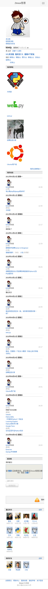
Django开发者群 (11, 452)
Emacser (9, 449)
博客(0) (18, 57)
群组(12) (31, 57)
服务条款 (24, 581)
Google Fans (10, 426)
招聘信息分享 (11, 140)
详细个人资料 (16, 51)
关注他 (8, 39)
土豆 (34, 535)
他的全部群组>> (35, 169)
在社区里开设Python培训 (14, 431)
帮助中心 (16, 581)
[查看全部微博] (28, 48)
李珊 (17, 535)
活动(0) (37, 57)
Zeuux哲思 (20, 3)
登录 (10, 471)
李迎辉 (18, 570)
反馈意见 (9, 581)
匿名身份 (10, 481)
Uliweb (8, 415)
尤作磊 (26, 521)
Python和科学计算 (12, 424)
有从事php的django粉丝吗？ (16, 191)
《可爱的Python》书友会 (14, 419)
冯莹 (17, 521)
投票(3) (8, 60)
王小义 (34, 521)
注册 (27, 473)
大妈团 (9, 92)
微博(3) (12, 57)
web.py (9, 116)
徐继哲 (9, 549)
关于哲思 (40, 581)
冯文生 (26, 535)
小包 (21, 253)
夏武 (9, 521)
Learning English (12, 421)
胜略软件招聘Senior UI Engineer (17, 248)
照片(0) (24, 57)
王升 (9, 535)
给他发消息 (9, 41)
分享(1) (12, 62)
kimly (7, 187)
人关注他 (10, 54)
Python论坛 (10, 417)
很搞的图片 (9, 253)
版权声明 (32, 581)
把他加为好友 (10, 44)
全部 (40, 510)
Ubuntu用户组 (12, 164)
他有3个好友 (29, 54)
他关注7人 (19, 54)
